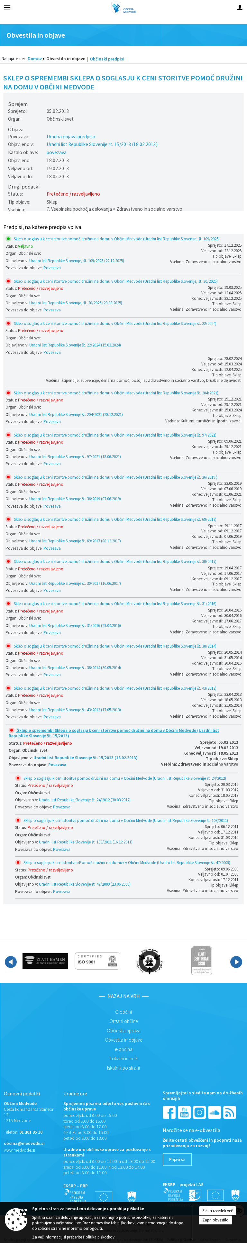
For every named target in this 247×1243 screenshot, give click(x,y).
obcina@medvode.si (24, 1143)
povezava (57, 152)
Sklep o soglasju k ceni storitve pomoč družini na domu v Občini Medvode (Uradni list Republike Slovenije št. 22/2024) (114, 323)
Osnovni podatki (22, 1093)
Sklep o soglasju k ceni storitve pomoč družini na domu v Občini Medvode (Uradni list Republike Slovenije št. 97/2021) (114, 435)
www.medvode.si (19, 1150)
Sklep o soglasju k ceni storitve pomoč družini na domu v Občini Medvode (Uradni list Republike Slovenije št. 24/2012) (124, 778)
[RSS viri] (230, 1112)
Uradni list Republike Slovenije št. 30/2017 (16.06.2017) (75, 583)
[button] (11, 962)
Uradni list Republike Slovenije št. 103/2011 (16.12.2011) (86, 842)
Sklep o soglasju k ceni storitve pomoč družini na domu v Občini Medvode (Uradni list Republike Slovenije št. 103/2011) (125, 820)
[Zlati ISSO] (201, 960)
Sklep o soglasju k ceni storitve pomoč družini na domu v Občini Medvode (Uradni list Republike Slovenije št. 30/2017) (114, 561)
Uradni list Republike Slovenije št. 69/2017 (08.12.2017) (75, 541)
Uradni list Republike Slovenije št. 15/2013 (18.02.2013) (102, 144)
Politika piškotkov (98, 1237)
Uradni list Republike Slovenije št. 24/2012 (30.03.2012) (85, 800)
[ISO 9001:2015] (97, 960)
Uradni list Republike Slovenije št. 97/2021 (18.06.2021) (75, 456)
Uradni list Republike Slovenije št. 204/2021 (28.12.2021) (76, 414)
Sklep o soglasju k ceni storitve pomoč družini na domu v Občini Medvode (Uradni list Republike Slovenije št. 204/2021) (115, 393)
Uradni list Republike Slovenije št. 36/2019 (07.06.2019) (75, 499)
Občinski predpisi (107, 59)
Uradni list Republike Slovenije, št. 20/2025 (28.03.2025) (75, 303)
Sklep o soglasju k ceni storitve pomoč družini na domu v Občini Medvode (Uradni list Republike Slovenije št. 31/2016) (114, 603)
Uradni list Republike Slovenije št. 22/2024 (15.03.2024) (75, 345)
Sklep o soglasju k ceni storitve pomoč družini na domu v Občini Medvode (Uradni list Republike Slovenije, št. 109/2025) (116, 239)
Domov (35, 58)
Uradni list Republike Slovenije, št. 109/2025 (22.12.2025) (76, 260)
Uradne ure (75, 1093)
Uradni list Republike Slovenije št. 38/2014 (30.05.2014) (75, 667)
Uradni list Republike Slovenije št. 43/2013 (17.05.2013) (75, 710)
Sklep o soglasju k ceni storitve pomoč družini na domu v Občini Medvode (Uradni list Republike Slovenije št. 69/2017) (114, 519)
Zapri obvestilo (215, 1220)
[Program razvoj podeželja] (203, 1197)
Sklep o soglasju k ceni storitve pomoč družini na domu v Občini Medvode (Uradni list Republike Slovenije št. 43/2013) (114, 688)
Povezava (52, 268)
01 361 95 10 (30, 1132)
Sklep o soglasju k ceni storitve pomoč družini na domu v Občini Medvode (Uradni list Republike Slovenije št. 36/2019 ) (115, 477)
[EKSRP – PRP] (103, 1198)
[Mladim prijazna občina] (149, 960)
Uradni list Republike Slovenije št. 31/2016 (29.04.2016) (75, 625)
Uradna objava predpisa (71, 137)
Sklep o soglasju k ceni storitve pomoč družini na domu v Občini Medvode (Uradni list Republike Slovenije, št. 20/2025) (115, 281)
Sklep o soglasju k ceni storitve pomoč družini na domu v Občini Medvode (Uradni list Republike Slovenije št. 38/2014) (114, 646)
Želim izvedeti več (217, 1210)
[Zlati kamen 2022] (45, 960)
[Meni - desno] (239, 7)
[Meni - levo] (7, 7)
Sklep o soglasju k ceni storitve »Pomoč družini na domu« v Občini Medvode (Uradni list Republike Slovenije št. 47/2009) (126, 862)
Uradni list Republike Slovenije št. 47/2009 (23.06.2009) (85, 884)
